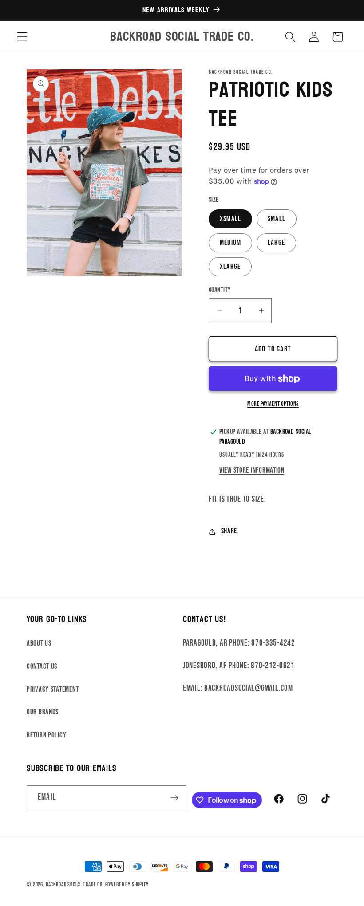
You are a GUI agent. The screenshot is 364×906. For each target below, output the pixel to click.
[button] (22, 37)
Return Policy (46, 735)
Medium (230, 242)
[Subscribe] (174, 797)
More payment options (273, 403)
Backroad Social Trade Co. (75, 884)
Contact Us (42, 666)
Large (276, 242)
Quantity (220, 290)
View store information (252, 470)
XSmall (230, 218)
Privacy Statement (53, 689)
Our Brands (43, 712)
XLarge (230, 266)
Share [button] (229, 531)
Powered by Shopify (127, 884)
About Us (39, 643)
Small (276, 218)
